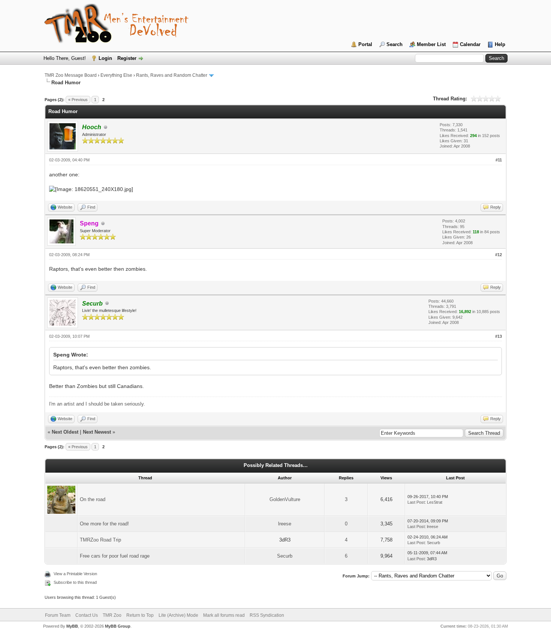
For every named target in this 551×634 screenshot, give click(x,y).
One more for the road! (104, 524)
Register (126, 58)
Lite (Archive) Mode (178, 615)
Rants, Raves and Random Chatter (171, 75)
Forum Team (57, 615)
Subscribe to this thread (75, 582)
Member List (431, 44)
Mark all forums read (224, 615)
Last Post (416, 502)
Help (500, 44)
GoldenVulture (285, 499)
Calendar (470, 44)
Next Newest (97, 432)
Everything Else (116, 75)
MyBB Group (117, 626)
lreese (284, 524)
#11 (499, 160)
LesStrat (434, 502)
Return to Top (140, 615)
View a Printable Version (75, 573)
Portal (365, 44)
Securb (433, 542)
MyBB (72, 626)
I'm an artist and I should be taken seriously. (97, 404)
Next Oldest (65, 432)
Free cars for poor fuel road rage (115, 556)
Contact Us (86, 615)
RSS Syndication (267, 615)
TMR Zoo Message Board (71, 75)
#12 (498, 254)
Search (394, 44)
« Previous (78, 99)
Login (105, 58)
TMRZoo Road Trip (100, 540)
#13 (498, 336)
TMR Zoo (112, 615)
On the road (92, 499)
